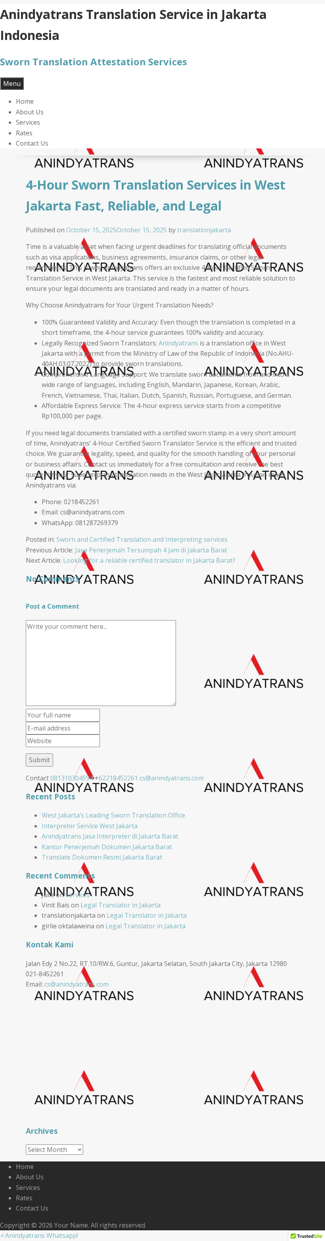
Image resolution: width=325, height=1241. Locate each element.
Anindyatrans (178, 343)
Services (28, 122)
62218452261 (118, 778)
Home (25, 101)
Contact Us (32, 143)
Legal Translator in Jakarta (120, 905)
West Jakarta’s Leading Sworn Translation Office (113, 815)
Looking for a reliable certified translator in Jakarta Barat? (149, 560)
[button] (39, 1235)
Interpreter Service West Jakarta (90, 826)
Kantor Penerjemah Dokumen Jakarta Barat (107, 847)
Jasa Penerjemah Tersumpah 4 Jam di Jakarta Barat (151, 550)
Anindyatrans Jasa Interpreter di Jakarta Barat (110, 836)
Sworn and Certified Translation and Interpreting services (142, 539)
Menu (12, 83)
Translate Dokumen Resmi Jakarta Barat (102, 857)
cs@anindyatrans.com (172, 778)
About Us (30, 112)
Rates (24, 133)
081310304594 (71, 778)
